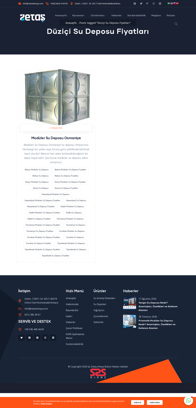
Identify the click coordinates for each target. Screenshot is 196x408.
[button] (188, 400)
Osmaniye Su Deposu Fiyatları (39, 231)
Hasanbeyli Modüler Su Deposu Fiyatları (42, 201)
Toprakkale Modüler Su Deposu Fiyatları (42, 250)
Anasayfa (61, 15)
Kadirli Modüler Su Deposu (72, 207)
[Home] (32, 18)
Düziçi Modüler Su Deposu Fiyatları (70, 182)
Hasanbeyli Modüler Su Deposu (55, 194)
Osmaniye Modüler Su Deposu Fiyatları (43, 225)
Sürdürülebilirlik (136, 15)
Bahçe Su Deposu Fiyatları (66, 176)
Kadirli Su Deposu (74, 213)
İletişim (171, 15)
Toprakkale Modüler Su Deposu (71, 243)
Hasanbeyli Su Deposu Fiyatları (41, 207)
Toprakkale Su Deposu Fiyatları (55, 256)
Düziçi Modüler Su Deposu (37, 182)
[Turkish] (177, 3)
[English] (171, 3)
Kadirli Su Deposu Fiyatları (39, 219)
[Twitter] (21, 337)
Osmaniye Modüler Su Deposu (70, 219)
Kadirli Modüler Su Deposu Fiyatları (44, 213)
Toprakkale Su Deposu (76, 250)
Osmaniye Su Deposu (75, 225)
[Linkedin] (53, 337)
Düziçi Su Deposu (41, 188)
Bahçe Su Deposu (41, 176)
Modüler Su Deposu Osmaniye (56, 138)
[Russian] (174, 3)
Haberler (116, 15)
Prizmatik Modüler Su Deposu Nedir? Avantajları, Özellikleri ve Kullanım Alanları (157, 324)
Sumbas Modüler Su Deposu (72, 231)
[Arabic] (168, 3)
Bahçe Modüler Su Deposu (37, 170)
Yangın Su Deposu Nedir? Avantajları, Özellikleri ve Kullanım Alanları (158, 306)
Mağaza (156, 15)
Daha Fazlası (46, 403)
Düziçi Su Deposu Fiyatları (66, 188)
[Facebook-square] (29, 337)
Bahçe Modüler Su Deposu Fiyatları (70, 170)
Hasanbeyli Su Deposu (76, 201)
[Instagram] (45, 337)
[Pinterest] (37, 337)
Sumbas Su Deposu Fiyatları (38, 243)
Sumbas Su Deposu (75, 237)
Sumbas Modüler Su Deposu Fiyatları (43, 237)
